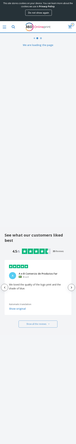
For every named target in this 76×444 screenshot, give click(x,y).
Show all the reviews (36, 323)
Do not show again (38, 12)
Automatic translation (20, 304)
